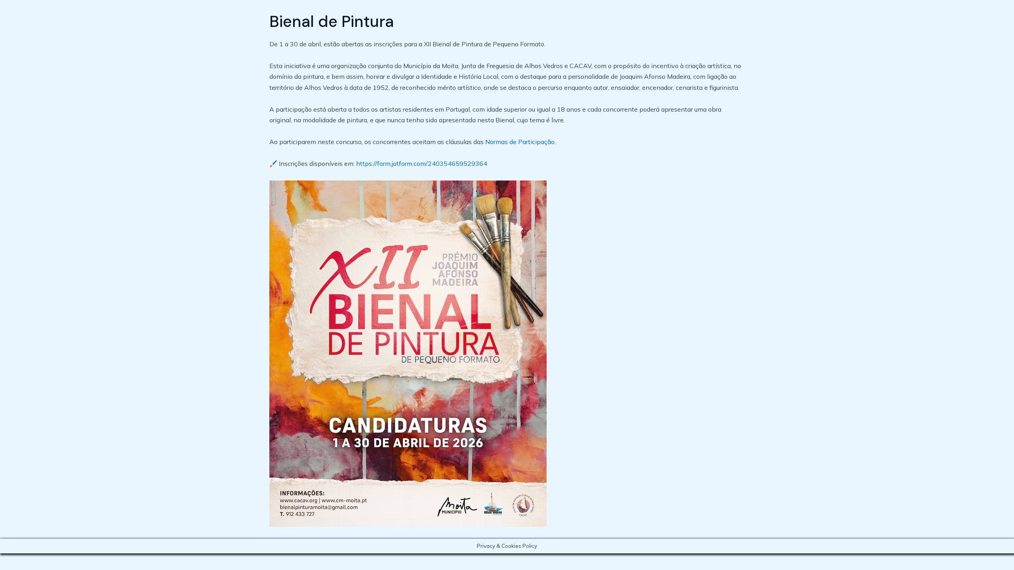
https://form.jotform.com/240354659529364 (421, 163)
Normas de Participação (520, 142)
